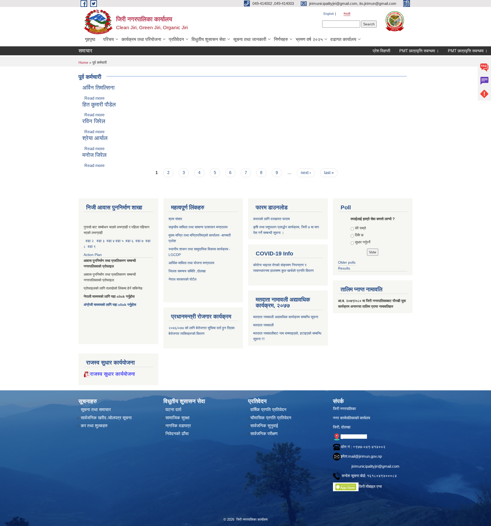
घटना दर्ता (173, 409)
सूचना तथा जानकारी (249, 39)
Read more (94, 98)
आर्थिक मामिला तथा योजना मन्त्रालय (191, 263)
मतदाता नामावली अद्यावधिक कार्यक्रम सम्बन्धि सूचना (285, 317)
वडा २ (90, 241)
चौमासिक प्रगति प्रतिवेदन (270, 417)
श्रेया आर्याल (94, 138)
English (328, 14)
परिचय (108, 39)
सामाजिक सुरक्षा (177, 417)
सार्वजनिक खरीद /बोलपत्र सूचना (106, 417)
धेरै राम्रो (360, 228)
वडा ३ (101, 241)
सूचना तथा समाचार (96, 409)
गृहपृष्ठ (90, 39)
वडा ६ (129, 241)
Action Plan (93, 255)
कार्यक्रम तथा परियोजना (141, 39)
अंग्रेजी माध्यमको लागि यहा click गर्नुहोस (110, 305)
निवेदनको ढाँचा (177, 433)
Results (344, 268)
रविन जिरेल (93, 121)
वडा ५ (120, 241)
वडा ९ (92, 246)
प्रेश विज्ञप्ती (367, 51)
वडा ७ (139, 241)
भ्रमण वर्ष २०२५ (309, 39)
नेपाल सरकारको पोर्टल (182, 279)
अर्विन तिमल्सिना (98, 87)
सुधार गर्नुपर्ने (362, 242)
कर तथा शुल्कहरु (94, 425)
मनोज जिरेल (94, 155)
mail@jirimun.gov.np (365, 456)
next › (306, 172)
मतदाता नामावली (263, 325)
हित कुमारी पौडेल (99, 104)
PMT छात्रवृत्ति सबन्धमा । (405, 51)
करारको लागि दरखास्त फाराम (271, 219)
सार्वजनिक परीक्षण (263, 433)
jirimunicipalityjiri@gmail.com (375, 466)
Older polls (346, 262)
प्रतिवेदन (176, 39)
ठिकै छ (359, 235)
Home (83, 62)
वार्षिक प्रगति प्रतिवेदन (268, 409)
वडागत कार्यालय (343, 39)
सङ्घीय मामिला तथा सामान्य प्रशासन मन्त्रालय (198, 227)
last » (329, 172)
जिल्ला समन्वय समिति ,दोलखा (188, 271)
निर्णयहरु (281, 39)
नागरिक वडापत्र (178, 425)
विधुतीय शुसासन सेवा (209, 39)
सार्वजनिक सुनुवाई (264, 425)
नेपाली (346, 14)
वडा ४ (111, 241)
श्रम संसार (176, 219)
